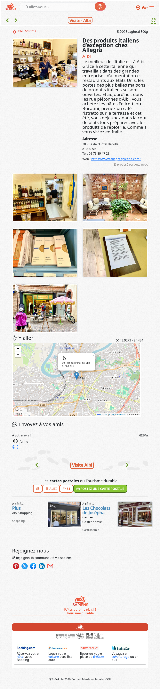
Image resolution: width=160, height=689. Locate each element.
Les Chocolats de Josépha (96, 510)
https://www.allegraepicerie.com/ (116, 159)
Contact (76, 679)
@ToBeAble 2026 (60, 679)
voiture (53, 656)
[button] (76, 376)
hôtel (20, 656)
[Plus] (64, 514)
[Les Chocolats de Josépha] (135, 514)
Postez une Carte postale (102, 489)
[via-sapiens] (11, 6)
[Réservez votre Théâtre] (89, 648)
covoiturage (120, 656)
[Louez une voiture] (57, 648)
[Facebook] (33, 566)
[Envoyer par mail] (50, 566)
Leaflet (104, 414)
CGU (108, 679)
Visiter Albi (80, 20)
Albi (53, 489)
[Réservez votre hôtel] (26, 648)
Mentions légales (93, 679)
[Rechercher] (100, 6)
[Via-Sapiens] (80, 601)
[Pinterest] (16, 566)
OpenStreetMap (117, 414)
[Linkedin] (42, 566)
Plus (16, 508)
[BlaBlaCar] (121, 648)
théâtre (98, 656)
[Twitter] (24, 566)
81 (68, 489)
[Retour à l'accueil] (80, 627)
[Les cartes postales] (153, 21)
